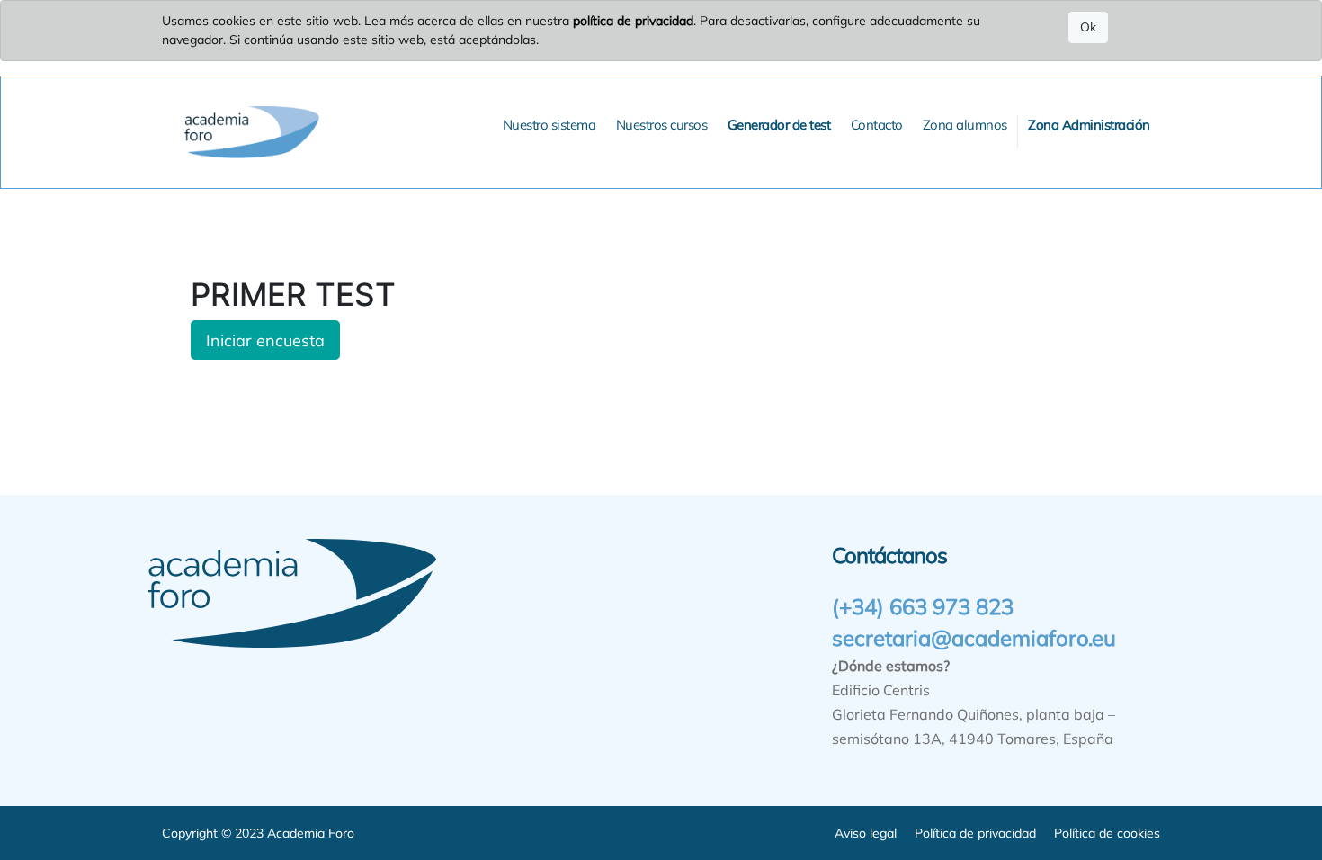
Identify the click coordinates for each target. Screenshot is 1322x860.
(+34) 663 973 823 (923, 606)
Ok (1088, 27)
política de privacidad (633, 21)
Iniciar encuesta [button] (265, 340)
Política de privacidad (975, 833)
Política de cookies (1107, 833)
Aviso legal (866, 833)
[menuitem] (549, 125)
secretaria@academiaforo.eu (974, 637)
